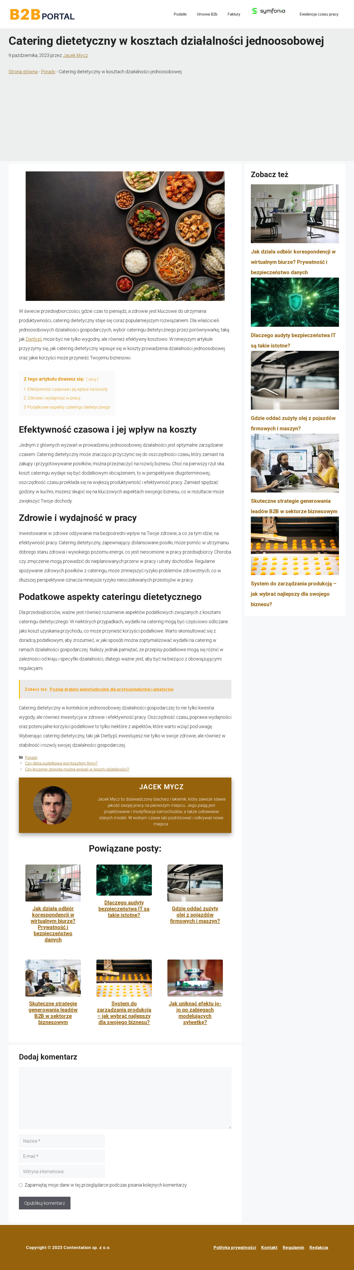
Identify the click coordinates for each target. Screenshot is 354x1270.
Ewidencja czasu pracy (319, 14)
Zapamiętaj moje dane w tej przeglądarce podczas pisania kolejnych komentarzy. (106, 1185)
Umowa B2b (207, 14)
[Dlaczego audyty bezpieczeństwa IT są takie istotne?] (295, 304)
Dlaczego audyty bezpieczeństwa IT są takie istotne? (124, 908)
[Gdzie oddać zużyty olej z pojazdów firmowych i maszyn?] (295, 382)
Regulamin (293, 1247)
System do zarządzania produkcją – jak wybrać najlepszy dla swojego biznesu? (124, 1012)
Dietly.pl (33, 339)
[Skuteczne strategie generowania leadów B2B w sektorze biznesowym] (295, 465)
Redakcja (318, 1247)
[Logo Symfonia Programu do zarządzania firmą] (270, 14)
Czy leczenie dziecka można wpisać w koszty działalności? (77, 769)
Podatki (180, 14)
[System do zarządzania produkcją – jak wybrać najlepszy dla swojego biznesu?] (295, 548)
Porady (48, 71)
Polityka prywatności (235, 1247)
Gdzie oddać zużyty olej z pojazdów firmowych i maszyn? (195, 914)
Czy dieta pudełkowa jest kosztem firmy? (61, 763)
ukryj (92, 379)
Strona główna (23, 71)
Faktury (234, 14)
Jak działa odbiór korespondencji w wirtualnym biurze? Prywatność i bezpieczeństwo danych (53, 924)
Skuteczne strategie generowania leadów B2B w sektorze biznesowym (53, 1012)
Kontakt (269, 1247)
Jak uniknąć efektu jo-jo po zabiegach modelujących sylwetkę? (195, 1012)
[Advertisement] (177, 119)
